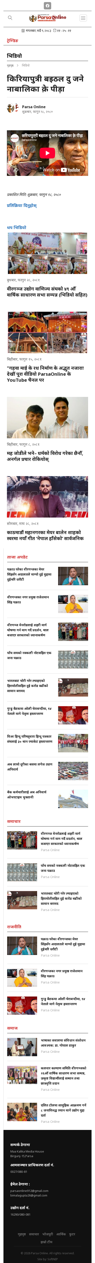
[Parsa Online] (12, 107)
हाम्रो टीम (46, 1242)
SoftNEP (53, 1259)
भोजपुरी (47, 1234)
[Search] (10, 18)
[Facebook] (47, 5)
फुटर (72, 1234)
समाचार (34, 1234)
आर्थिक (61, 1234)
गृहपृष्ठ (10, 65)
